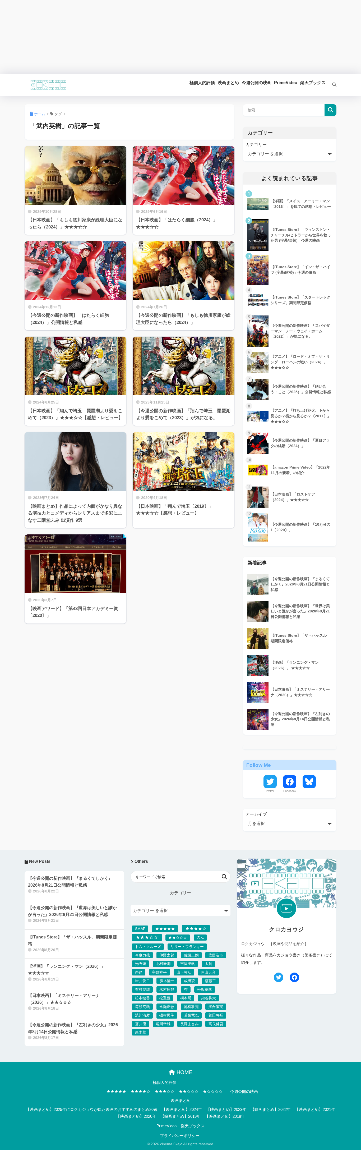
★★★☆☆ (147, 937)
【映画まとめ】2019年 (180, 1116)
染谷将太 (208, 998)
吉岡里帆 (187, 963)
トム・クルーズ (148, 947)
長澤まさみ (189, 1024)
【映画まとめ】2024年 (182, 1109)
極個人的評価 (165, 1082)
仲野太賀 (166, 955)
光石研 (140, 963)
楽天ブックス (193, 1126)
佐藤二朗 (191, 955)
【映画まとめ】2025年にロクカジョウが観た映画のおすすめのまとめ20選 (92, 1109)
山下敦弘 (184, 972)
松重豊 (164, 998)
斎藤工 (210, 981)
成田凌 (189, 981)
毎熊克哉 (142, 1007)
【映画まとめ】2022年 (271, 1109)
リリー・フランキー (187, 947)
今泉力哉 (142, 955)
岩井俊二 (142, 981)
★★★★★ (165, 928)
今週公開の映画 (244, 1091)
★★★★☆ (195, 928)
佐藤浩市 (215, 955)
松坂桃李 (204, 989)
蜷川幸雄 (163, 1024)
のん (200, 937)
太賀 (208, 963)
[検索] (331, 85)
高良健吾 (216, 1024)
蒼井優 (140, 1024)
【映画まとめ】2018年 (225, 1116)
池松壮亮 (191, 1007)
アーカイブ (256, 814)
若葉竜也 (191, 1015)
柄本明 (185, 998)
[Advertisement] (158, 37)
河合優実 (215, 1007)
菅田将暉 (216, 1015)
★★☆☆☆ (177, 937)
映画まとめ (181, 1100)
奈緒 (138, 972)
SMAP (140, 929)
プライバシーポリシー (180, 1136)
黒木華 (140, 1032)
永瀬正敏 (166, 1007)
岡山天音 (208, 972)
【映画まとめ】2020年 (136, 1116)
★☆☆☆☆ (213, 1091)
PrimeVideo (166, 1126)
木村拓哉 (166, 989)
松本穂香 (142, 998)
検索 (330, 110)
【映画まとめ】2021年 (315, 1109)
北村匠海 (163, 963)
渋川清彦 (142, 1015)
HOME (183, 1072)
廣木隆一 (167, 981)
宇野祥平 (159, 972)
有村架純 (142, 989)
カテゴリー (256, 144)
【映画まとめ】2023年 (226, 1109)
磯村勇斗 (166, 1015)
